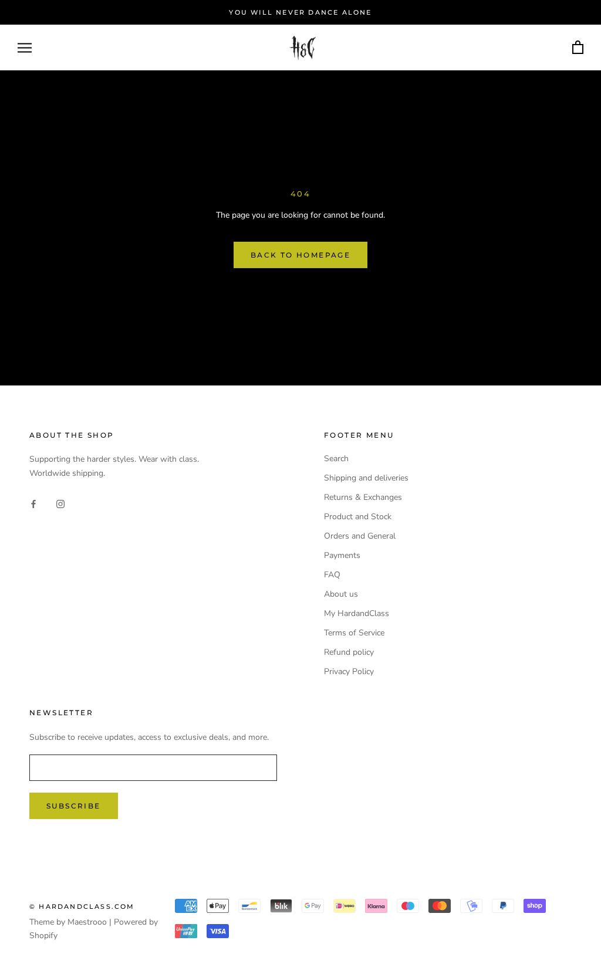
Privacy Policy (349, 671)
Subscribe (73, 805)
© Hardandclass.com (82, 906)
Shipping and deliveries (366, 477)
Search (336, 458)
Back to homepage (300, 255)
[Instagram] (60, 503)
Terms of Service (354, 632)
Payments (342, 555)
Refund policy (349, 652)
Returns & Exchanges (363, 497)
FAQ (332, 574)
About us (341, 594)
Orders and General (360, 536)
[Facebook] (33, 503)
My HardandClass (356, 613)
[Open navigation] (25, 48)
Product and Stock (357, 516)
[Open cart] (577, 48)
